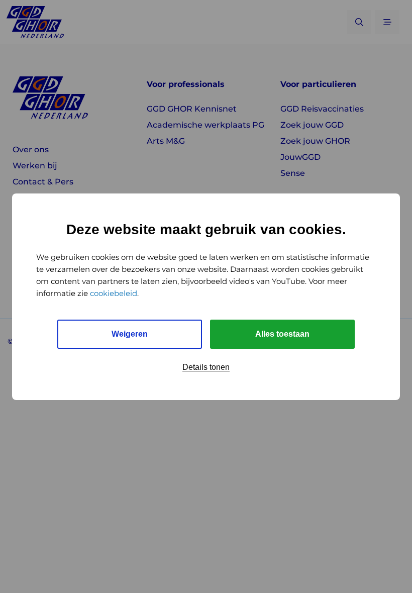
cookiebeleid (113, 293)
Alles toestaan (282, 334)
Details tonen (206, 367)
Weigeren (130, 334)
